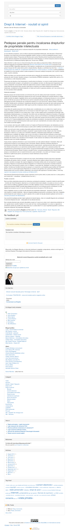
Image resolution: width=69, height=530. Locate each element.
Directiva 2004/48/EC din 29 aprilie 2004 (40, 64)
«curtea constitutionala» (44, 487)
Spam (8, 401)
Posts (14, 509)
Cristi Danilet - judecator (12, 333)
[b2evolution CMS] (34, 528)
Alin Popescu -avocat (11, 331)
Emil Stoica (11, 322)
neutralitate (61, 493)
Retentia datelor (11, 399)
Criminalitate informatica (13, 392)
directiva (26, 490)
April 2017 (10, 472)
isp (19, 493)
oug (40, 495)
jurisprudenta (24, 493)
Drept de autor (12, 32)
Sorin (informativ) (10, 355)
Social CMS (17, 525)
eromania (49, 490)
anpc (16, 485)
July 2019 (10, 456)
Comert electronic (12, 391)
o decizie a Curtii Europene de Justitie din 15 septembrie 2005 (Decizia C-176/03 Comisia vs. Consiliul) (33, 68)
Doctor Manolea (10, 371)
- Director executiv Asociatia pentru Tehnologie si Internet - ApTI (23, 292)
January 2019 (11, 464)
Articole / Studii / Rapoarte (35, 31)
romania (9, 497)
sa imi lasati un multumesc (22, 445)
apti (23, 485)
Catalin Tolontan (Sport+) (12, 356)
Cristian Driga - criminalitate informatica (16, 339)
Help (11, 525)
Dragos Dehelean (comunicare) (14, 348)
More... (9, 474)
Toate (7, 381)
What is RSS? (9, 513)
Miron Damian (11, 320)
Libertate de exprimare (13, 396)
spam (15, 498)
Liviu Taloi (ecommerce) (12, 358)
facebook (53, 490)
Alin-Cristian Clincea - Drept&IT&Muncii (16, 341)
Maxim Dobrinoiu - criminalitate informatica (17, 338)
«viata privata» (25, 498)
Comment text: (10, 230)
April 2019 (10, 461)
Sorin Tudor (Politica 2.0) (12, 363)
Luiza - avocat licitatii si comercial (14, 329)
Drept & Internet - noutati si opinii (26, 24)
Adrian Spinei (11, 317)
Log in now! (36, 224)
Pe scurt (8, 411)
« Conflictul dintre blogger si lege (14, 36)
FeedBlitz (14, 265)
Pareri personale (60, 31)
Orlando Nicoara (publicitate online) (15, 353)
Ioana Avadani (11, 315)
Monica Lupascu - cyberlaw (13, 336)
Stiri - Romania (24, 31)
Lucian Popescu (12, 318)
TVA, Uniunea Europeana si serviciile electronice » (50, 36)
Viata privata (10, 402)
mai (54, 493)
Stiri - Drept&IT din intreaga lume (48, 31)
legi (31, 493)
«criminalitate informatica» (32, 487)
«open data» (36, 495)
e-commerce (44, 490)
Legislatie (6, 32)
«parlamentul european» (46, 495)
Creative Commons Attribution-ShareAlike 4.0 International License (42, 522)
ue (16, 498)
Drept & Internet (10, 387)
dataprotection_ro (52, 487)
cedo (29, 485)
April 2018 (10, 466)
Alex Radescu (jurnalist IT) (13, 360)
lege (29, 493)
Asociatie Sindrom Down (12, 368)
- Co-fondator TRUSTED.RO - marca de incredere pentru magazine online (25, 295)
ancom (13, 485)
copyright (13, 487)
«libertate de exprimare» (45, 493)
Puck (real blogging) (11, 351)
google (7, 493)
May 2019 (10, 459)
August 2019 (11, 454)
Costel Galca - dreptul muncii (13, 334)
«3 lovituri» (8, 485)
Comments (19, 509)
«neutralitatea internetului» (20, 495)
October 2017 (11, 467)
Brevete (9, 389)
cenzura (33, 485)
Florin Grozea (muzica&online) (14, 361)
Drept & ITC (9, 386)
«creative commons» (20, 487)
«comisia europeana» (58, 485)
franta (57, 490)
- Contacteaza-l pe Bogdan (13, 302)
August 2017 (11, 471)
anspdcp (20, 485)
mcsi (57, 493)
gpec (10, 493)
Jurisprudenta (9, 406)
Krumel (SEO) (9, 365)
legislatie (35, 493)
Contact (7, 525)
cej (31, 485)
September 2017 (12, 469)
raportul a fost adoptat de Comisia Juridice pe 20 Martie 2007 (20, 172)
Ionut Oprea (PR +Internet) (13, 350)
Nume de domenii (12, 397)
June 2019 (10, 457)
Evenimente (9, 404)
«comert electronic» (44, 484)
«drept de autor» (35, 490)
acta (11, 485)
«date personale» (16, 489)
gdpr (60, 490)
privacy (53, 495)
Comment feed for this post (35, 243)
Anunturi (8, 382)
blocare (26, 485)
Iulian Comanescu (12, 313)
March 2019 (11, 462)
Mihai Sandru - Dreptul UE (13, 343)
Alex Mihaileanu (12, 324)
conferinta (8, 487)
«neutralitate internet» (10, 495)
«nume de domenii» (29, 495)
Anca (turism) (9, 366)
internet (14, 492)
